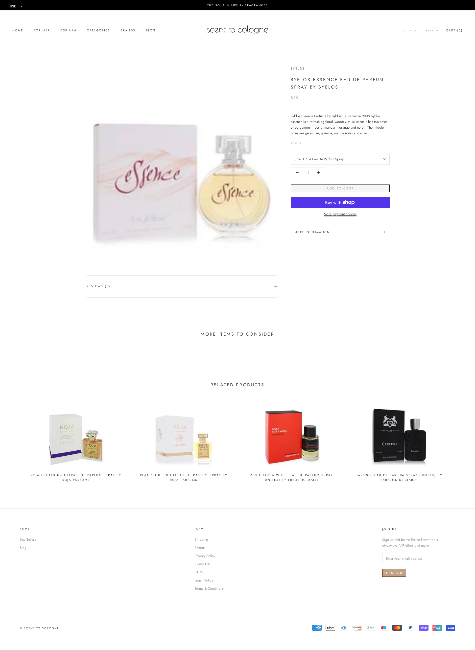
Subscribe (394, 573)
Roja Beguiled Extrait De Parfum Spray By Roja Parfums (184, 477)
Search (432, 30)
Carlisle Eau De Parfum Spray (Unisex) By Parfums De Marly (399, 477)
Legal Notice (204, 580)
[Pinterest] (319, 141)
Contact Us (203, 563)
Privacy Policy (205, 555)
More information (312, 232)
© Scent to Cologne (39, 628)
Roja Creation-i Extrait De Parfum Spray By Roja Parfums (76, 477)
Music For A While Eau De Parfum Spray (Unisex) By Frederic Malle (291, 477)
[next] (459, 441)
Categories (98, 30)
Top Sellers (28, 539)
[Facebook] (306, 141)
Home (18, 30)
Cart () (454, 30)
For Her (42, 30)
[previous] (15, 441)
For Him (68, 30)
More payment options (340, 213)
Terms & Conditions (209, 588)
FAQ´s (199, 572)
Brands (127, 30)
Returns (200, 547)
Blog (151, 30)
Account (411, 30)
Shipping (201, 539)
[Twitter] (312, 141)
